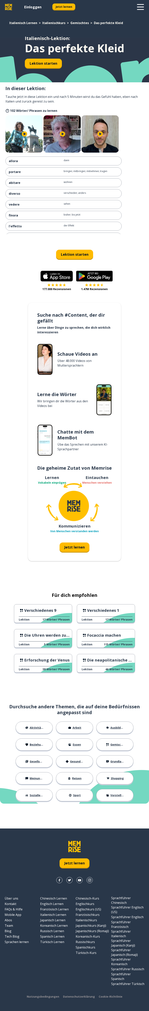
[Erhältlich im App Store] (56, 276)
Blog (8, 931)
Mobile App (13, 915)
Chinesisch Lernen (53, 898)
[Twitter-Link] (69, 880)
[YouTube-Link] (79, 880)
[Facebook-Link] (59, 880)
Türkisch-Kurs (86, 953)
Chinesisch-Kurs (87, 898)
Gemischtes (79, 23)
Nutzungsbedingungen (43, 996)
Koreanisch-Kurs (88, 936)
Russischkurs (85, 942)
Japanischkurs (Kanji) (91, 925)
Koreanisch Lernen (54, 925)
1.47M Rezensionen (94, 289)
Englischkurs (85, 904)
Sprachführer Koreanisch (121, 961)
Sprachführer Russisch (127, 969)
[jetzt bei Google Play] (94, 276)
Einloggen (33, 7)
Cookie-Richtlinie (110, 996)
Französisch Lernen (54, 909)
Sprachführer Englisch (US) (127, 909)
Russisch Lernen (52, 931)
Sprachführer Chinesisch (121, 900)
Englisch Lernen (51, 904)
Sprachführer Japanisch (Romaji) (124, 952)
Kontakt (10, 904)
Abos (8, 920)
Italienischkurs (53, 23)
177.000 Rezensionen (56, 289)
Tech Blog (12, 936)
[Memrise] (8, 7)
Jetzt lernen (63, 7)
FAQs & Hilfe (14, 909)
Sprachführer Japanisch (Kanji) (123, 943)
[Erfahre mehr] (140, 7)
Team (9, 925)
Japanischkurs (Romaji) (92, 931)
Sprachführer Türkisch (127, 984)
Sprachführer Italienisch (121, 933)
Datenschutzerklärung (79, 996)
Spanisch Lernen (52, 936)
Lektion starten (43, 63)
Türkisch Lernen (52, 942)
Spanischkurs (85, 947)
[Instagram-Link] (90, 880)
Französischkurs (88, 915)
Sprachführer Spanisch (121, 976)
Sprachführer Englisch (127, 917)
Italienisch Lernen (23, 23)
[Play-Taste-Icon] (24, 134)
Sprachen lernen (17, 942)
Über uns (11, 898)
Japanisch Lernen (52, 920)
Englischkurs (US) (88, 909)
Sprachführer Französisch (121, 924)
